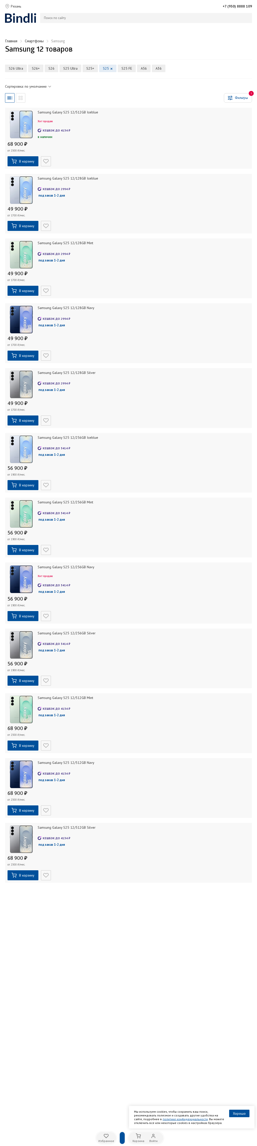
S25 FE (126, 68)
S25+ (90, 68)
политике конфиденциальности (185, 1119)
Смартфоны (34, 41)
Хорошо (239, 1113)
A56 (144, 68)
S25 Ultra (70, 68)
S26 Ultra (16, 68)
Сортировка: (26, 86)
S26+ (36, 68)
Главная (11, 41)
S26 (51, 68)
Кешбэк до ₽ (56, 130)
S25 (106, 68)
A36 (159, 68)
